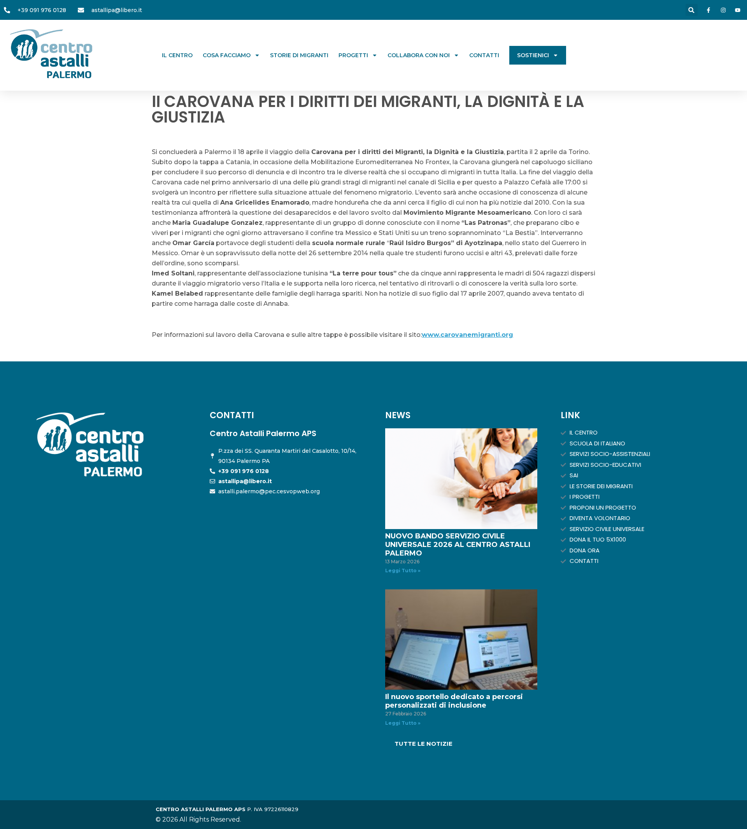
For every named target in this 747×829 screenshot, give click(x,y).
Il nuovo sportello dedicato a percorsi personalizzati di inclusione (454, 701)
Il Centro (177, 55)
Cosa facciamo (227, 55)
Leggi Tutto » (403, 570)
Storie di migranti (299, 55)
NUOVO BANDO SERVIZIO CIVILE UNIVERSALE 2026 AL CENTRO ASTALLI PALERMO (457, 544)
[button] (692, 10)
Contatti (484, 55)
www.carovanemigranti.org (467, 334)
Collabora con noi (419, 55)
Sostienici (533, 55)
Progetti (353, 55)
